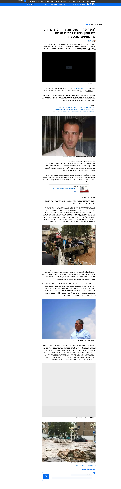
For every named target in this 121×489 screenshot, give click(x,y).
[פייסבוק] (27, 4)
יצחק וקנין (87, 465)
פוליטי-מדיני (66, 4)
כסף (65, 1)
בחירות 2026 (54, 4)
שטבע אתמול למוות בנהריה (80, 88)
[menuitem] (86, 1)
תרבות (73, 1)
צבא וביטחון (78, 4)
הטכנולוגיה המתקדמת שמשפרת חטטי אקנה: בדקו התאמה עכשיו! (77, 112)
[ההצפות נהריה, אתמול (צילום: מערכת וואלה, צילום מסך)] (69, 391)
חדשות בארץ (73, 4)
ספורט (83, 1)
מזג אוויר (91, 465)
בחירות (78, 1)
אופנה (42, 1)
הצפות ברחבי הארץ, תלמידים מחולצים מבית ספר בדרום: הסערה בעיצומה (74, 109)
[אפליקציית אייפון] (31, 4)
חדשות (87, 1)
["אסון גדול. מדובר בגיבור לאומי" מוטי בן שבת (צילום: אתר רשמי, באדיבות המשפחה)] (69, 137)
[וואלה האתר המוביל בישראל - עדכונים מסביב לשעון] (93, 1)
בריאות (57, 1)
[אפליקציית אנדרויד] (33, 4)
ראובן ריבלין (81, 465)
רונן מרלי (77, 465)
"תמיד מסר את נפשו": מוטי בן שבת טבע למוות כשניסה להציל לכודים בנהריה (74, 107)
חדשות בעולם (60, 4)
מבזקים (83, 4)
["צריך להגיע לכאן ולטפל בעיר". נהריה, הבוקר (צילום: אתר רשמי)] (69, 246)
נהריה (94, 465)
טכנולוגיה (47, 1)
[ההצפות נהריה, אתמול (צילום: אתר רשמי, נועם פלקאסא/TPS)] (69, 443)
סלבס (69, 1)
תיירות (52, 1)
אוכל (62, 1)
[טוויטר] (29, 4)
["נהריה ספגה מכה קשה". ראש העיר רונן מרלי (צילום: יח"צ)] (69, 320)
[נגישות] (2, 1)
